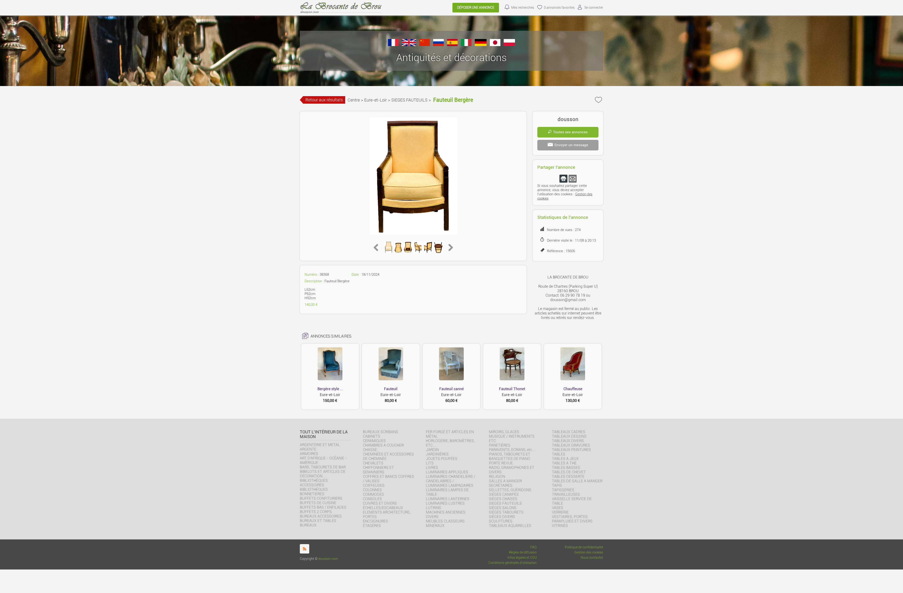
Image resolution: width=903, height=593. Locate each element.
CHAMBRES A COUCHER (383, 445)
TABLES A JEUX (565, 458)
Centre (354, 100)
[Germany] (481, 45)
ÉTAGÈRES (372, 525)
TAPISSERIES (563, 490)
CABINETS (371, 436)
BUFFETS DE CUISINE (318, 503)
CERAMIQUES (374, 441)
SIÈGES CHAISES (503, 499)
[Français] (393, 45)
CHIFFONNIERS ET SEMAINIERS (378, 469)
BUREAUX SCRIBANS (380, 432)
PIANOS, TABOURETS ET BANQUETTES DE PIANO (509, 456)
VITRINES (560, 525)
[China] (424, 45)
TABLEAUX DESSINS (569, 436)
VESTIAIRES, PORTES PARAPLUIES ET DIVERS (572, 518)
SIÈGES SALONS (502, 508)
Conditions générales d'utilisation (512, 563)
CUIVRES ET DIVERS (380, 503)
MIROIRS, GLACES (504, 432)
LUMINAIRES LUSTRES (445, 503)
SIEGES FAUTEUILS (409, 100)
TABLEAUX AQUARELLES (510, 525)
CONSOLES (372, 499)
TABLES (558, 454)
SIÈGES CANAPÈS (504, 494)
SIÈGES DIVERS (502, 516)
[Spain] (452, 45)
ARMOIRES (309, 454)
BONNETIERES (312, 494)
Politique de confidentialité (584, 547)
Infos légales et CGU (522, 558)
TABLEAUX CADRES (568, 432)
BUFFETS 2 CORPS (316, 512)
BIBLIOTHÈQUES (314, 489)
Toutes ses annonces (570, 132)
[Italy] (466, 45)
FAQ (533, 547)
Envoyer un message (571, 145)
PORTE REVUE (501, 463)
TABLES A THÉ (564, 463)
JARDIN (432, 450)
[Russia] (438, 45)
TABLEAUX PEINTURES (571, 450)
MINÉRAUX (435, 525)
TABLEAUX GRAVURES (571, 445)
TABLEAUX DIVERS (568, 441)
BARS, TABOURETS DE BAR (323, 467)
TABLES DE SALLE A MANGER (577, 481)
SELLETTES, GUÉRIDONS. (510, 490)
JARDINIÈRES (437, 454)
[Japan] (495, 45)
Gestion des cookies (588, 552)
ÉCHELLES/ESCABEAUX (383, 508)
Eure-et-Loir (375, 100)
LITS (430, 463)
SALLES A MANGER (505, 481)
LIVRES (432, 467)
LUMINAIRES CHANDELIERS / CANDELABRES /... (450, 478)
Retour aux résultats (324, 99)
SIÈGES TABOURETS (506, 512)
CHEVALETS (373, 463)
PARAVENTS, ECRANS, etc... (512, 450)
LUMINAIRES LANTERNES (447, 499)
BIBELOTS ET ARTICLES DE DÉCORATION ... (322, 473)
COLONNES (372, 490)
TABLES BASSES (566, 467)
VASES (557, 508)
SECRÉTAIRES (500, 485)
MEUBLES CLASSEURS (445, 521)
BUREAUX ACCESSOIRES (321, 516)
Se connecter (593, 8)
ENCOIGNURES (375, 521)
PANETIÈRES (499, 445)
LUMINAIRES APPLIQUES (447, 472)
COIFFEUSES (373, 485)
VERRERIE (560, 512)
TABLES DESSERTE (568, 476)
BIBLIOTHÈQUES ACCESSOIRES (314, 482)
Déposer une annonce (475, 8)
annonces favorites (559, 8)
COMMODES (373, 494)
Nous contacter (592, 558)
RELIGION (497, 476)
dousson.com (328, 559)
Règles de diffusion (523, 552)
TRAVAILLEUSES (566, 494)
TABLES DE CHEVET (569, 472)
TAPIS (557, 485)
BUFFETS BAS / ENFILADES (323, 507)
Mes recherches (522, 8)
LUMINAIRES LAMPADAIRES (449, 485)
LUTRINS (433, 508)
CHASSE (370, 450)
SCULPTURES (500, 521)
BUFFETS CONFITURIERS (321, 498)
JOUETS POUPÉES (441, 458)
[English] (409, 45)
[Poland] (509, 45)
